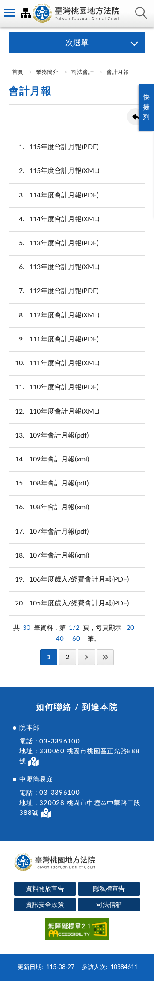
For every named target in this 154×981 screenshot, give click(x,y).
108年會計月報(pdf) (52, 483)
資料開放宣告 (45, 889)
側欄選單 (8, 13)
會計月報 (118, 72)
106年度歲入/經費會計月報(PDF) (72, 579)
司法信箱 (109, 905)
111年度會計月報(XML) (57, 363)
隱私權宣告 (109, 889)
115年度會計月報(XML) (59, 170)
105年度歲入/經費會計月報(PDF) (72, 603)
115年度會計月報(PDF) (58, 147)
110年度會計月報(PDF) (56, 387)
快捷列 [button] (146, 107)
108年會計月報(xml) (52, 507)
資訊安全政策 (45, 905)
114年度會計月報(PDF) (58, 195)
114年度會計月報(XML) (59, 219)
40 (60, 639)
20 (130, 628)
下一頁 (86, 657)
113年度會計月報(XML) (59, 267)
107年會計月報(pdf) (52, 531)
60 (76, 639)
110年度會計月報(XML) (57, 411)
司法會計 (82, 72)
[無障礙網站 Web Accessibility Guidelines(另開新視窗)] (77, 930)
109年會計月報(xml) (52, 459)
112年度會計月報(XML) (59, 315)
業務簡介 (47, 72)
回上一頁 (135, 116)
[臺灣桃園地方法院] (77, 13)
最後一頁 (105, 657)
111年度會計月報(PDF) (58, 339)
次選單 (77, 43)
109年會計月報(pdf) (52, 435)
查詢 (141, 13)
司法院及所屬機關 (25, 13)
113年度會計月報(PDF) (58, 243)
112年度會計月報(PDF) (58, 291)
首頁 (17, 72)
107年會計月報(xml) (52, 555)
